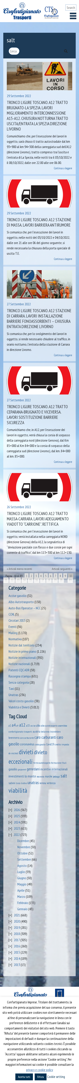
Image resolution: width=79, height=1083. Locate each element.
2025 (17, 816)
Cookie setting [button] (56, 1077)
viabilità (18, 790)
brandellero (55, 731)
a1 (10, 725)
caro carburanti (45, 737)
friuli (64, 762)
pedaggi (56, 776)
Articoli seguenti (61, 569)
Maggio (22, 884)
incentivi (45, 769)
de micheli (13, 753)
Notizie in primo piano (22, 651)
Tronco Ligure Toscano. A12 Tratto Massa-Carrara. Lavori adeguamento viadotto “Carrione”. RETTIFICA (38, 519)
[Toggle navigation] (73, 16)
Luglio (21, 871)
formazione (56, 762)
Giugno (21, 878)
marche (48, 776)
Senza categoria (19, 682)
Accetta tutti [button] (24, 1077)
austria (36, 731)
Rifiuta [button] (40, 1077)
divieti (26, 752)
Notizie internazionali (22, 657)
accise (33, 725)
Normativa (15, 639)
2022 (17, 834)
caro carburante (27, 737)
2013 (17, 964)
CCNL (11, 614)
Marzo (21, 896)
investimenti (16, 776)
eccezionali (21, 761)
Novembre (23, 847)
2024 (17, 822)
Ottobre (22, 853)
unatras (33, 782)
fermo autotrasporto (41, 762)
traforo (24, 783)
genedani (33, 768)
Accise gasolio (18, 595)
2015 (17, 952)
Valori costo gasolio (21, 701)
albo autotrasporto (49, 725)
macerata (40, 776)
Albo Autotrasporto (21, 602)
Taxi (11, 688)
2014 (17, 958)
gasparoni (22, 769)
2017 (17, 940)
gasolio (13, 769)
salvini (12, 783)
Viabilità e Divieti (19, 707)
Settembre (24, 859)
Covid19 (50, 744)
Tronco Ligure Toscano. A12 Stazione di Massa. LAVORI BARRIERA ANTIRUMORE (39, 222)
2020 (17, 921)
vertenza (51, 783)
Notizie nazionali (19, 664)
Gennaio (22, 909)
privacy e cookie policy (39, 1070)
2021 (17, 915)
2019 (17, 927)
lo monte (30, 776)
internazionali (60, 769)
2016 (17, 946)
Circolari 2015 (17, 620)
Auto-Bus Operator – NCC (24, 608)
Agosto (22, 865)
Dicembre (23, 841)
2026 (17, 810)
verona (43, 783)
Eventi (12, 626)
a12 (22, 725)
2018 (17, 933)
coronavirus (27, 744)
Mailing (13, 633)
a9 (17, 725)
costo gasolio (40, 744)
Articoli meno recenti (20, 569)
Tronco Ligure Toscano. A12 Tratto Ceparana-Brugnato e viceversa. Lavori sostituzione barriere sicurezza (37, 414)
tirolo (18, 783)
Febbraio (22, 902)
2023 (17, 828)
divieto (40, 752)
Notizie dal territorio (22, 645)
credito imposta (62, 744)
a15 (28, 725)
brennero (14, 738)
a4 (14, 725)
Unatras (13, 695)
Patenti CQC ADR (19, 670)
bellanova (45, 731)
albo (38, 725)
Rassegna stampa (20, 676)
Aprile (21, 890)
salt (64, 776)
